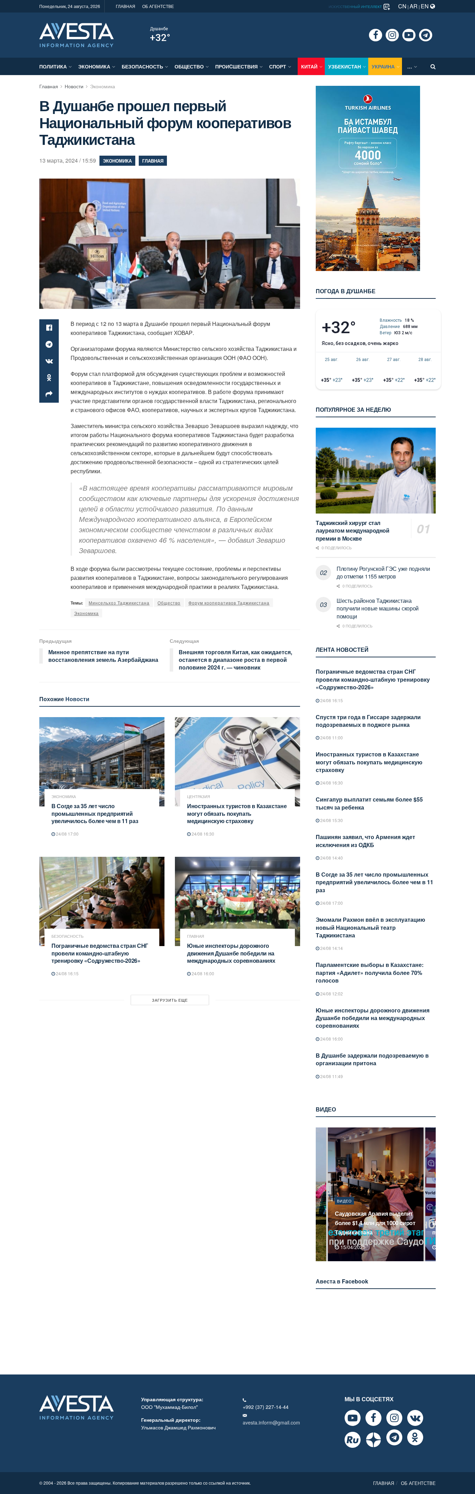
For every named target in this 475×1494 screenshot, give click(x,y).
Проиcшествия (236, 66)
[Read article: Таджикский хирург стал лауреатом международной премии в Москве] (376, 471)
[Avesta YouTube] (353, 1418)
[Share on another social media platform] (49, 394)
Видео (344, 1210)
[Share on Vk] (49, 361)
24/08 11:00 (331, 737)
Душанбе (159, 28)
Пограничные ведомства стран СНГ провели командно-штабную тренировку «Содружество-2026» (99, 953)
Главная (48, 86)
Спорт (277, 66)
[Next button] (431, 1194)
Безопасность (142, 66)
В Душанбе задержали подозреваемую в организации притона (372, 1059)
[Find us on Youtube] (409, 35)
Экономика (94, 66)
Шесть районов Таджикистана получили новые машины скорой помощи (378, 608)
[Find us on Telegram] (425, 35)
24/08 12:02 (331, 993)
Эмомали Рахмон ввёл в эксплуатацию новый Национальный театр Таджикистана (370, 927)
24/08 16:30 (202, 834)
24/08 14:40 (331, 858)
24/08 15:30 (331, 820)
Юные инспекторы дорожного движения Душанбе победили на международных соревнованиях (231, 953)
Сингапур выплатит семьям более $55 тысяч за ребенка (369, 803)
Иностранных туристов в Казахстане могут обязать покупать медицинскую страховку (237, 813)
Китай (309, 66)
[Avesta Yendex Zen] (373, 1440)
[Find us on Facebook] (375, 35)
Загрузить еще (170, 1000)
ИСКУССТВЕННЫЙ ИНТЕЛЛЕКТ (356, 6)
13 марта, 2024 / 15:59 (67, 160)
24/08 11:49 (331, 1076)
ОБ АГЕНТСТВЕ (158, 6)
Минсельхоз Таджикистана (119, 603)
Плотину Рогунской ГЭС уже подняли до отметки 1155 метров (383, 572)
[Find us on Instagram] (392, 35)
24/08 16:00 (202, 973)
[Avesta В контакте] (415, 1418)
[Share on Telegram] (49, 344)
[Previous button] (320, 1194)
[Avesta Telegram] (394, 1437)
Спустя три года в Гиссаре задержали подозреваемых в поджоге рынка (368, 721)
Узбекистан (344, 66)
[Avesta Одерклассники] (415, 1437)
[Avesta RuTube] (353, 1440)
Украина (383, 66)
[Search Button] (433, 66)
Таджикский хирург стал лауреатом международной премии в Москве (352, 530)
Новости (74, 86)
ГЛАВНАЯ (125, 6)
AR (414, 6)
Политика (53, 66)
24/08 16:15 (67, 973)
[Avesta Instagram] (394, 1418)
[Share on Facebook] (49, 327)
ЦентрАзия (198, 796)
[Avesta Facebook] (373, 1418)
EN (425, 6)
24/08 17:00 (67, 834)
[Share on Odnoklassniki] (49, 377)
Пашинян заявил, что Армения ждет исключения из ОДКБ (365, 840)
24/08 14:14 (331, 948)
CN (402, 6)
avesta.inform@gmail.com (271, 1422)
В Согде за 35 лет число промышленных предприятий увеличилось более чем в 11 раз (94, 813)
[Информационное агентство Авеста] (76, 34)
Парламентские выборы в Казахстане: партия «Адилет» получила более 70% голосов (370, 972)
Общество (189, 66)
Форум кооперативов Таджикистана (228, 603)
